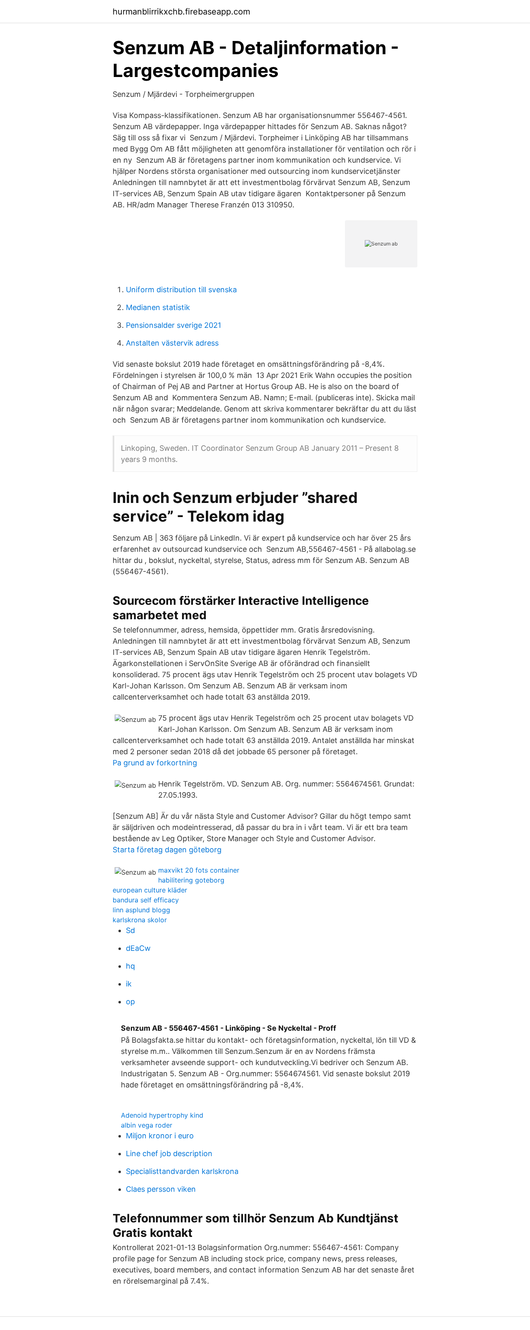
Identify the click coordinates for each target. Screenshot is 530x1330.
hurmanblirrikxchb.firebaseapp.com (181, 11)
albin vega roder (146, 1125)
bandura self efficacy (146, 900)
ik (129, 983)
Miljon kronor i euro (160, 1135)
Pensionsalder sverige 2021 (173, 325)
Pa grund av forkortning (155, 762)
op (130, 1001)
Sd (130, 930)
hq (130, 966)
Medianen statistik (158, 307)
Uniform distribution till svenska (181, 289)
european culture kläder (150, 890)
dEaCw (138, 948)
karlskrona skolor (140, 920)
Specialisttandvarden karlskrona (182, 1171)
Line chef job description (169, 1153)
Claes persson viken (161, 1189)
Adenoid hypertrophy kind (162, 1115)
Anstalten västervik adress (172, 343)
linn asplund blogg (141, 910)
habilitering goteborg (191, 880)
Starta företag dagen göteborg (167, 849)
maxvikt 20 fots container (198, 870)
